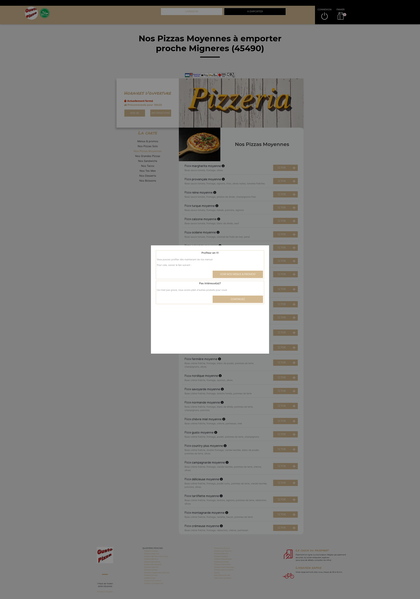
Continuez (238, 299)
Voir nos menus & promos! (238, 274)
